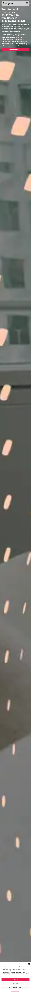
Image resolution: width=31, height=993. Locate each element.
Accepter (15, 979)
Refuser (15, 983)
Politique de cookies (15, 991)
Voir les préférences (15, 987)
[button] (28, 964)
